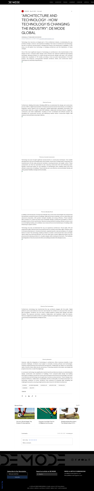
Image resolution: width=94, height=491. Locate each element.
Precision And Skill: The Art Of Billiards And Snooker (46, 422)
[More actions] (71, 11)
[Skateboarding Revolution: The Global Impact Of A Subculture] (69, 413)
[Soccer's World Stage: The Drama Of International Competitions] (25, 413)
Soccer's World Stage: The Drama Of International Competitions (24, 422)
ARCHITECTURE (52, 385)
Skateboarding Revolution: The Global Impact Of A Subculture (68, 422)
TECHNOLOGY (61, 385)
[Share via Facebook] (22, 396)
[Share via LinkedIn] (29, 396)
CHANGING (24, 387)
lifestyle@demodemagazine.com (73, 475)
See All (77, 405)
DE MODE (24, 385)
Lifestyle (24, 391)
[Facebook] (75, 459)
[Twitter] (79, 459)
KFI (56, 486)
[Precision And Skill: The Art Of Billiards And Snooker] (47, 413)
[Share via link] (32, 396)
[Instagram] (72, 459)
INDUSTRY (32, 387)
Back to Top (2, 485)
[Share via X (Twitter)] (25, 396)
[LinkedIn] (85, 459)
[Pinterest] (89, 459)
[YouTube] (82, 459)
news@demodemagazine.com (72, 473)
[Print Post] (35, 396)
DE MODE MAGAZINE (33, 385)
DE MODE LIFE (44, 385)
